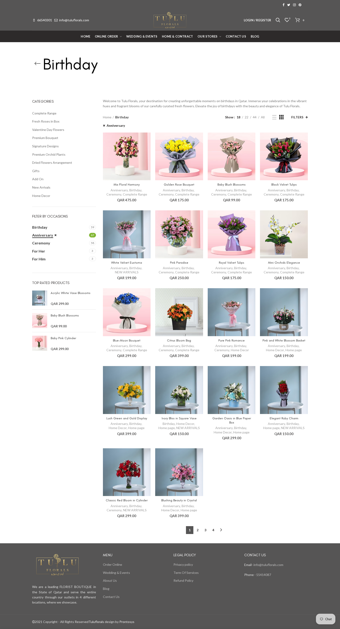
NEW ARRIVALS (127, 272)
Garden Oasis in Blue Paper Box (231, 420)
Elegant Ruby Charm (284, 418)
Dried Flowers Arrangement (52, 162)
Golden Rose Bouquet (179, 184)
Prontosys (126, 622)
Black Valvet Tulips (284, 184)
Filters (297, 117)
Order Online (112, 564)
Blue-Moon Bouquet (126, 340)
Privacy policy (183, 564)
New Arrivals (41, 187)
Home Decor (240, 350)
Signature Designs (45, 146)
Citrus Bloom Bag (179, 340)
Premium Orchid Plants (48, 154)
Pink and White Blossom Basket (284, 340)
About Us (110, 580)
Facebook (283, 5)
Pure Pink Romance (231, 340)
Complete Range (135, 194)
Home (107, 117)
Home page (293, 350)
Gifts (36, 171)
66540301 (45, 20)
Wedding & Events (116, 573)
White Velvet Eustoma (126, 263)
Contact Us (111, 597)
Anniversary (116, 125)
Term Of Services (186, 573)
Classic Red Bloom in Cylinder (127, 500)
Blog (106, 589)
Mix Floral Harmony (127, 184)
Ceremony (113, 194)
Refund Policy (183, 580)
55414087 (263, 575)
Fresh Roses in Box (45, 121)
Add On (37, 179)
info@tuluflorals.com (74, 20)
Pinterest (300, 5)
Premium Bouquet (45, 138)
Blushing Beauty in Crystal (179, 500)
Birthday (135, 190)
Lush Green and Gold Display (126, 418)
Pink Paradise (179, 263)
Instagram (294, 5)
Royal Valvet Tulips (231, 263)
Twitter (289, 5)
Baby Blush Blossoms (231, 184)
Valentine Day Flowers (48, 130)
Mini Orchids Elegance (284, 263)
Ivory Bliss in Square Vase (179, 418)
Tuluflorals (96, 622)
